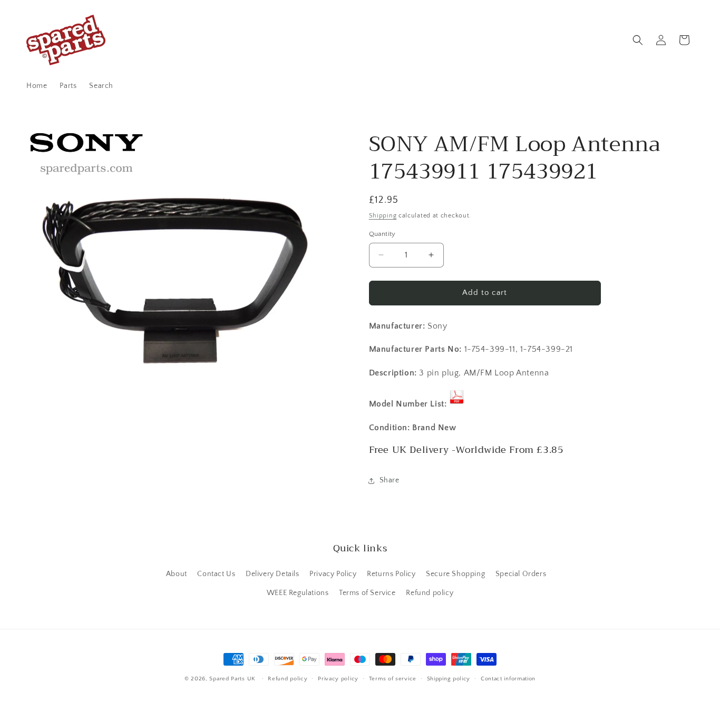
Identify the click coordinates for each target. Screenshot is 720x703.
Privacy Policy (332, 574)
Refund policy (429, 593)
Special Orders (520, 574)
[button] (637, 40)
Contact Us (216, 574)
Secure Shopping (455, 574)
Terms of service (392, 679)
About (176, 574)
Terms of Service (367, 593)
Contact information (508, 679)
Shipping (383, 215)
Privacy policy (338, 679)
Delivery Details (272, 574)
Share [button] (390, 480)
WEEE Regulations (298, 593)
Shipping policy (449, 679)
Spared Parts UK (232, 679)
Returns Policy (391, 574)
